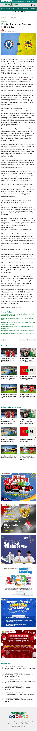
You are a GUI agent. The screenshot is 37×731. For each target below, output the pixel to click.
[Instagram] (20, 716)
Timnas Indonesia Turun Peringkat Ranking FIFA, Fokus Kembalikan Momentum (17, 314)
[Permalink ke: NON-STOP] (2, 30)
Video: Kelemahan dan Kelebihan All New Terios (19, 694)
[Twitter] (13, 716)
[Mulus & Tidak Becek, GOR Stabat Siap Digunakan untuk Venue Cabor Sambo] (9, 370)
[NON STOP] (11, 4)
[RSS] (27, 716)
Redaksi (30, 722)
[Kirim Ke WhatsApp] (34, 340)
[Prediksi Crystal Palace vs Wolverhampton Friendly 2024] (9, 388)
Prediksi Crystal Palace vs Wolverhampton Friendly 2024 (18, 331)
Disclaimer (11, 724)
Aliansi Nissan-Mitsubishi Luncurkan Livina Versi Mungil (19, 700)
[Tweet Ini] (23, 340)
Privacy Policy (22, 722)
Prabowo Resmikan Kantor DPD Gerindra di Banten (18, 688)
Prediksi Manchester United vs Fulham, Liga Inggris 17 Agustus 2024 (17, 327)
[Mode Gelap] (32, 4)
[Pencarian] (35, 4)
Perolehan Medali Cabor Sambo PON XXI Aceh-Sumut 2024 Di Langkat (17, 319)
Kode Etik (13, 722)
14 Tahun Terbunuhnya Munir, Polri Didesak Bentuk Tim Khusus (20, 682)
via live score (21, 73)
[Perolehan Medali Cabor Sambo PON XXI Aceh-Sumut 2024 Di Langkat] (28, 352)
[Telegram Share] (30, 340)
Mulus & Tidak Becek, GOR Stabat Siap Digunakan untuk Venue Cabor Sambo (18, 323)
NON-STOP (7, 30)
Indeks (6, 722)
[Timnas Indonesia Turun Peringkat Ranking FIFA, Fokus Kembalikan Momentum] (9, 352)
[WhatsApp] (23, 716)
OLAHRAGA (4, 21)
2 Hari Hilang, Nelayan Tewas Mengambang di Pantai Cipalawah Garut (19, 675)
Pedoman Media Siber (22, 724)
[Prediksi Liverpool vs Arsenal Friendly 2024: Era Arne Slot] (28, 388)
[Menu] (2, 4)
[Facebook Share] (20, 340)
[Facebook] (10, 716)
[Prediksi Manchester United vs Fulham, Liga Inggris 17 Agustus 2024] (28, 370)
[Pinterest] (17, 716)
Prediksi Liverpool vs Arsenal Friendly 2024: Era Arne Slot (18, 333)
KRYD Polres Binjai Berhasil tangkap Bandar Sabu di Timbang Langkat (20, 669)
